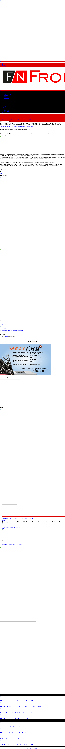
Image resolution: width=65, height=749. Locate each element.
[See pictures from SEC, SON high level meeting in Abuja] (4, 525)
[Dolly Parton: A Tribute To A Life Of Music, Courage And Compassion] (2, 736)
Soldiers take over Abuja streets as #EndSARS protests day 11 (12, 544)
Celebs (5, 106)
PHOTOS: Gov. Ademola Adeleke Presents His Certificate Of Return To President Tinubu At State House (21, 706)
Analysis (5, 101)
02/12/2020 (4, 528)
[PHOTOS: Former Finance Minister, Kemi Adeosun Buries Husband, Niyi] (2, 716)
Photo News (6, 99)
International (6, 95)
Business (3, 108)
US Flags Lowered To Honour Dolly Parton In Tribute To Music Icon (14, 732)
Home (3, 92)
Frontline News (7, 126)
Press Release (6, 111)
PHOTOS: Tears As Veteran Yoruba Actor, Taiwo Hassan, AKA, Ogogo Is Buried (16, 700)
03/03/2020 (4, 534)
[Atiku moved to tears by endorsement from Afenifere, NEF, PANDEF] (4, 537)
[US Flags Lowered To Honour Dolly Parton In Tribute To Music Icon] (2, 730)
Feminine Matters (7, 105)
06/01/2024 (2, 126)
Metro (5, 96)
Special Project (6, 110)
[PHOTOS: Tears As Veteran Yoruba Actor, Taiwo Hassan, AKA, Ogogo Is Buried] (2, 698)
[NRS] (11, 152)
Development (6, 98)
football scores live (6, 481)
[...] (19, 522)
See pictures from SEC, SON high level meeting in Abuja (11, 527)
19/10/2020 (4, 545)
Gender (3, 109)
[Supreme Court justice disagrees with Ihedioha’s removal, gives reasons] (4, 531)
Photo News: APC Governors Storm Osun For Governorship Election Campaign (16, 712)
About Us (3, 63)
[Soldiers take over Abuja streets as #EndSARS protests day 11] (4, 542)
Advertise (3, 65)
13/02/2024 (4, 520)
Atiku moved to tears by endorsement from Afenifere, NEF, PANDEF (13, 538)
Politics (3, 100)
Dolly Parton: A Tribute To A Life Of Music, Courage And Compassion (14, 738)
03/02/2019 (4, 539)
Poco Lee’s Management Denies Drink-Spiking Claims (11, 726)
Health (3, 107)
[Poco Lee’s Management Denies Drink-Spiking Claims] (2, 724)
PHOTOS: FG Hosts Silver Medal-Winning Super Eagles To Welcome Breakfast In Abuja (20, 518)
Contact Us (4, 66)
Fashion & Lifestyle (7, 104)
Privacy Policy (4, 64)
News (3, 93)
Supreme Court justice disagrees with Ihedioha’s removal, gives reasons (13, 533)
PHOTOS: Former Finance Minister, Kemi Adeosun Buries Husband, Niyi (15, 718)
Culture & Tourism (7, 103)
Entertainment (4, 102)
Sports (3, 112)
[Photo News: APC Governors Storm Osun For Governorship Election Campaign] (2, 710)
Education (6, 97)
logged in (6, 336)
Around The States (7, 94)
